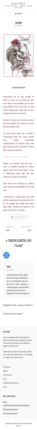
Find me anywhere (10, 413)
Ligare (5, 371)
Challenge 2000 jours (11, 383)
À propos (6, 367)
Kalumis (18, 3)
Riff (8, 266)
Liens (5, 387)
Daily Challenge (20, 217)
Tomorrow (7, 375)
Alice (5, 379)
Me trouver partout (10, 409)
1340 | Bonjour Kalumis (22, 305)
